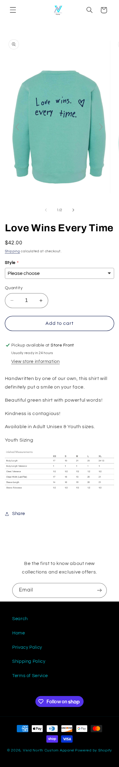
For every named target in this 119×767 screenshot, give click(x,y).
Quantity (14, 288)
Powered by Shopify (93, 750)
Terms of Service (30, 675)
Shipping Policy (28, 661)
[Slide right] (73, 210)
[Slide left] (45, 210)
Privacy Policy (27, 647)
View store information (35, 361)
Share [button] (18, 513)
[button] (13, 10)
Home (18, 633)
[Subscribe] (99, 590)
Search (20, 618)
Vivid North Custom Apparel (48, 750)
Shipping (12, 251)
